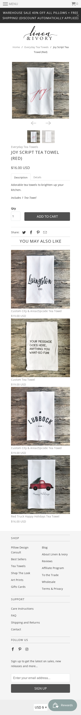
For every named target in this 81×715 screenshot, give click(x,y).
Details (37, 177)
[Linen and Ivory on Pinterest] (20, 649)
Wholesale (48, 582)
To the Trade (50, 575)
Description (21, 177)
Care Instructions (22, 608)
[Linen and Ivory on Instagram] (27, 649)
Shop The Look (20, 573)
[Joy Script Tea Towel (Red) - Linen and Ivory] (40, 90)
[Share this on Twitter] (23, 232)
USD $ (41, 707)
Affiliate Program (53, 568)
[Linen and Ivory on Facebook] (13, 649)
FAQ (13, 615)
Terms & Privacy (52, 589)
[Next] (48, 123)
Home (16, 47)
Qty (13, 208)
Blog (45, 547)
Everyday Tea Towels (36, 47)
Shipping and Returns (25, 622)
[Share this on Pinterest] (37, 232)
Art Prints (17, 580)
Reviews (47, 561)
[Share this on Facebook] (30, 232)
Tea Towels (18, 566)
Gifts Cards (18, 587)
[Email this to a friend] (44, 232)
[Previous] (33, 123)
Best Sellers (18, 559)
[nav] (10, 4)
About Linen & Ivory (55, 554)
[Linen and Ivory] (40, 33)
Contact (16, 629)
